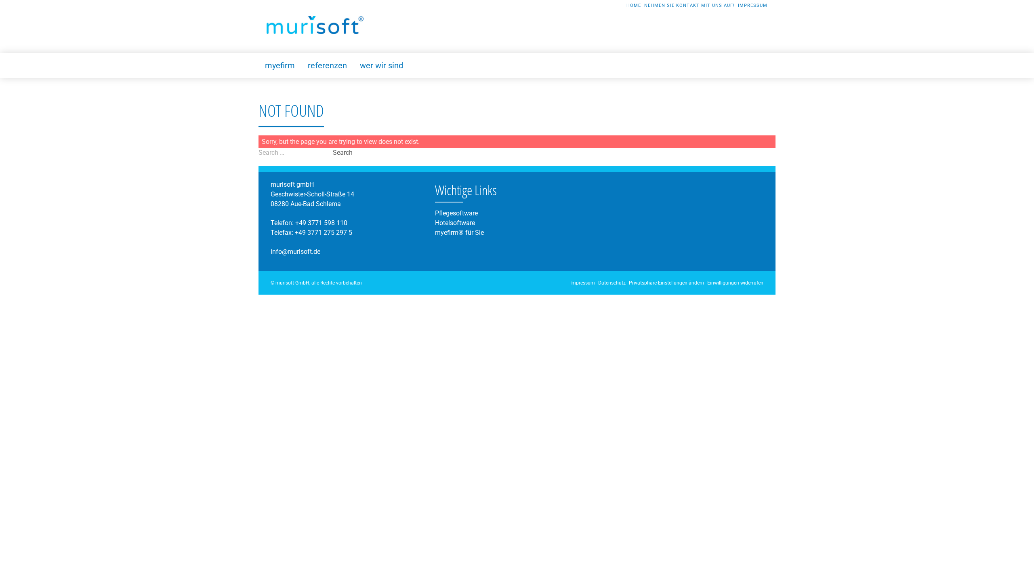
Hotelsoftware (455, 223)
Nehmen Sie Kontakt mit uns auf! (689, 5)
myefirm (280, 65)
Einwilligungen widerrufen (735, 283)
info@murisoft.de (295, 251)
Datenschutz (612, 283)
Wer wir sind (381, 65)
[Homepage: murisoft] (315, 25)
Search (343, 152)
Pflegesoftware (456, 213)
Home (633, 5)
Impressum (752, 5)
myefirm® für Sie (459, 232)
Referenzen (327, 65)
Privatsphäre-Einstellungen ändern (666, 283)
